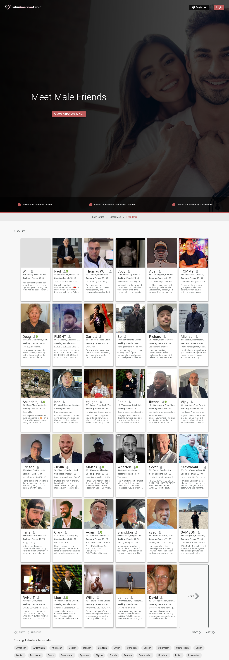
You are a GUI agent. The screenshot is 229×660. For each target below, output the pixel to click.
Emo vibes (90, 347)
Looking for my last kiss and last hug (130, 542)
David (153, 598)
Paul (57, 271)
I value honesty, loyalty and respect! (194, 347)
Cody (121, 271)
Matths (91, 467)
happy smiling (29, 542)
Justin (59, 467)
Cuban (199, 647)
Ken (57, 402)
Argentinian (39, 647)
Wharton (124, 467)
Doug (27, 337)
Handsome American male (192, 412)
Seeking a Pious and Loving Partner (162, 542)
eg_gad (92, 402)
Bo (119, 337)
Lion (57, 598)
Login (219, 7)
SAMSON (188, 532)
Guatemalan (145, 655)
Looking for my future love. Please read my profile (162, 477)
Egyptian (84, 655)
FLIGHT (60, 337)
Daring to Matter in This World (130, 347)
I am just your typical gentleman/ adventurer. (99, 412)
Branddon (125, 532)
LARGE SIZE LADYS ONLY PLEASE (67, 347)
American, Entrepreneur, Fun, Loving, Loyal (67, 608)
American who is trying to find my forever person (130, 281)
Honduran (163, 655)
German (128, 655)
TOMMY (187, 271)
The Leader (122, 477)
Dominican (35, 655)
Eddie (121, 402)
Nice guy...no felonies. (32, 347)
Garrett (91, 337)
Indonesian (193, 655)
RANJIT (29, 598)
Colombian (163, 647)
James (122, 598)
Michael (187, 337)
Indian (178, 655)
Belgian (72, 647)
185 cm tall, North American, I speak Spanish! (67, 281)
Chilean (147, 647)
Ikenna (154, 402)
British (117, 647)
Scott (153, 467)
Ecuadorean (67, 655)
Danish (19, 655)
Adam (90, 532)
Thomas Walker (96, 271)
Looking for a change (158, 347)
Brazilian (102, 647)
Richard (155, 337)
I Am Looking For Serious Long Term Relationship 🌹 (194, 477)
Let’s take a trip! (61, 542)
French (113, 655)
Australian (57, 647)
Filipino (99, 655)
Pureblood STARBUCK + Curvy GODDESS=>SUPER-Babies (99, 542)
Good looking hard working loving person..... (162, 608)
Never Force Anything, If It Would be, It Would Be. (99, 477)
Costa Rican (182, 647)
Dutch (51, 655)
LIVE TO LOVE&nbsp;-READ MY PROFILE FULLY (35, 608)
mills (26, 532)
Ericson (28, 467)
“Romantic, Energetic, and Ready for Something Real (194, 281)
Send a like (27, 412)
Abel (152, 271)
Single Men (115, 217)
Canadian (132, 647)
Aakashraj (30, 402)
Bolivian (87, 647)
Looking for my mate (126, 608)
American (21, 647)
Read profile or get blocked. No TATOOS (130, 412)
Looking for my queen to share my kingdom (162, 412)
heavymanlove (191, 467)
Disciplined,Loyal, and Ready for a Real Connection (162, 281)
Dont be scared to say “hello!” (67, 477)
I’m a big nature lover (63, 412)
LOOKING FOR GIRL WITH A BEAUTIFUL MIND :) (194, 542)
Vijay (184, 402)
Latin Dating (98, 217)
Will (26, 271)
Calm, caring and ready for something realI (99, 281)
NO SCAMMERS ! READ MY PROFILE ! (99, 608)
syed (152, 532)
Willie (90, 598)
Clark (58, 532)
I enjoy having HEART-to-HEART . (35, 477)
